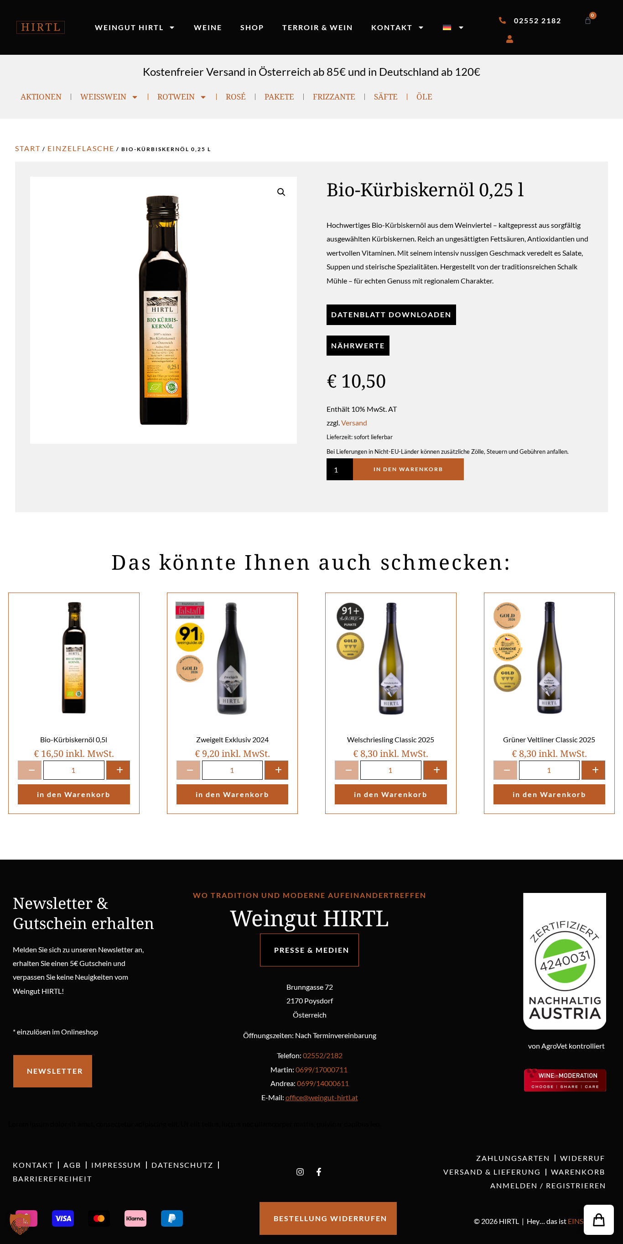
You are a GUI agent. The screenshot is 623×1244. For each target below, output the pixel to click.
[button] (281, 192)
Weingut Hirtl (129, 27)
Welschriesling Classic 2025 (390, 739)
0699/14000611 (323, 1083)
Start (28, 148)
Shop (252, 27)
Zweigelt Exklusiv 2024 (232, 739)
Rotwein (176, 96)
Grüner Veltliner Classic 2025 (549, 739)
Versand (354, 422)
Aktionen (41, 96)
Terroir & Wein (317, 27)
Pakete (279, 96)
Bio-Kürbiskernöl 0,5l (73, 739)
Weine (208, 27)
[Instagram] (300, 1172)
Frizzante (334, 96)
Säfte (386, 96)
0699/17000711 (322, 1069)
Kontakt (392, 27)
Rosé (236, 96)
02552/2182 (323, 1055)
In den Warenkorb (408, 469)
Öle (424, 96)
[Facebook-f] (319, 1172)
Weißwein (103, 96)
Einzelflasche (80, 148)
